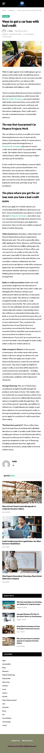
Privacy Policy (27, 740)
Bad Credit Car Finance (14, 99)
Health (4, 696)
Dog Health (6, 678)
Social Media (6, 718)
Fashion (5, 686)
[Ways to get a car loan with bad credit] (22, 54)
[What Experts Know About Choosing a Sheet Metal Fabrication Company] (22, 562)
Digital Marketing (8, 675)
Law (3, 704)
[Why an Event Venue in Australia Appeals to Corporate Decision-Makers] (22, 492)
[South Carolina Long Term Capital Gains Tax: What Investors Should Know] (22, 527)
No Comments (29, 34)
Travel (4, 725)
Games (4, 693)
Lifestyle (5, 707)
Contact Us (15, 740)
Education (6, 682)
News (4, 711)
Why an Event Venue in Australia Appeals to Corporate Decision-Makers (19, 507)
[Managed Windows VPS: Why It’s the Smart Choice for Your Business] (8, 617)
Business (6, 16)
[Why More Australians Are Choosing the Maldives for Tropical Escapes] (8, 605)
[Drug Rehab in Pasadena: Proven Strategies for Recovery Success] (8, 629)
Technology (6, 722)
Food (4, 689)
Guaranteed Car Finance (11, 146)
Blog (4, 668)
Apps (4, 660)
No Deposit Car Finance (18, 216)
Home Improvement (9, 700)
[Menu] (3, 3)
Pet (3, 715)
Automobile (6, 664)
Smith (11, 31)
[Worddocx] (22, 3)
